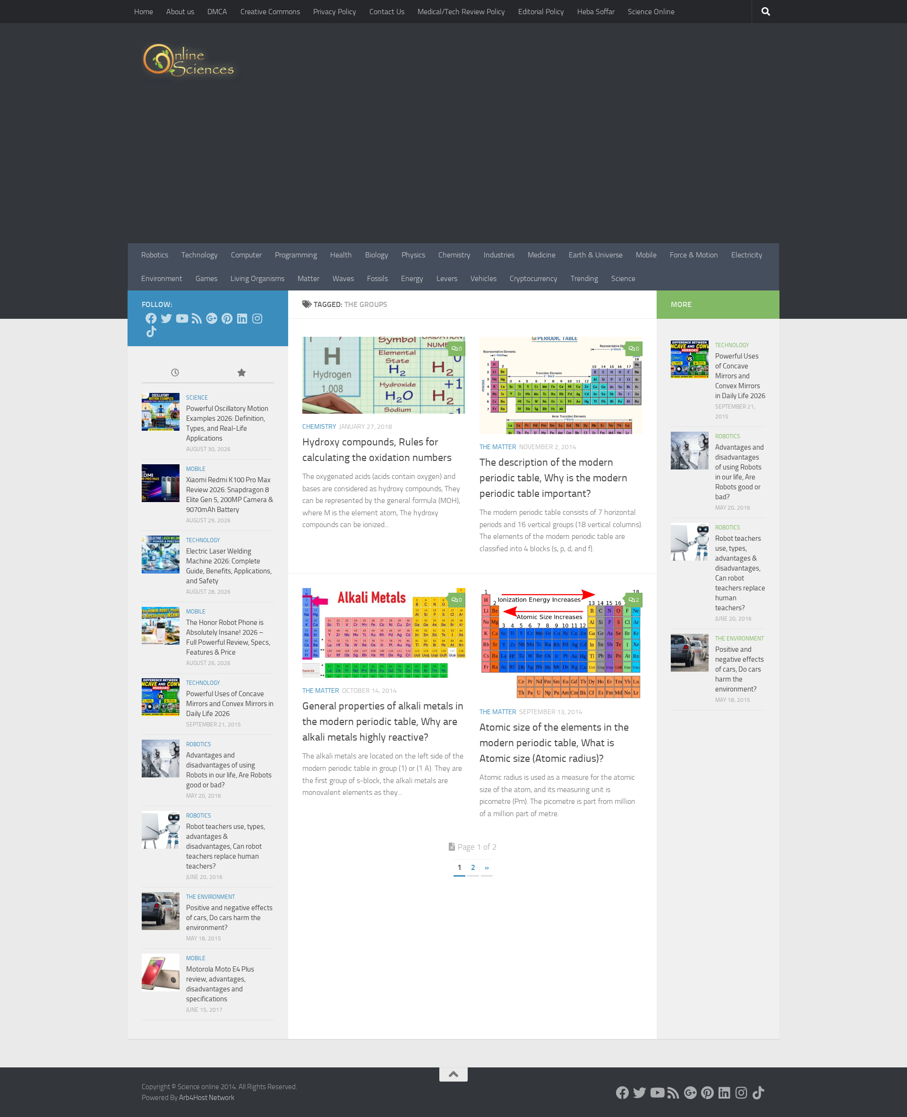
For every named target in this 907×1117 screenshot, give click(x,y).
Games (206, 278)
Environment (161, 278)
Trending (584, 278)
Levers (446, 278)
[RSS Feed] (196, 318)
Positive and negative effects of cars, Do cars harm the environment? (229, 918)
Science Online (651, 11)
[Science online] (151, 318)
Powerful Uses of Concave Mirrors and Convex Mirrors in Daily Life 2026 (230, 704)
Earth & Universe (596, 254)
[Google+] (211, 318)
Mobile (646, 254)
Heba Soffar (596, 11)
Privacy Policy (334, 11)
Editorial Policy (541, 11)
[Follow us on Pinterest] (226, 318)
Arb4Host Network (206, 1097)
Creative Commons (270, 11)
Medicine (542, 254)
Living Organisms (257, 278)
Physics (413, 254)
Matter (308, 278)
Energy (412, 278)
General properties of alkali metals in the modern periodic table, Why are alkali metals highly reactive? (382, 721)
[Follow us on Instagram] (257, 318)
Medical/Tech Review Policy (461, 11)
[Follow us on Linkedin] (242, 318)
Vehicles (483, 278)
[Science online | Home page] (192, 63)
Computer (246, 254)
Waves (343, 278)
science (197, 397)
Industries (499, 254)
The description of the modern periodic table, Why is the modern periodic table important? (553, 478)
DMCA (217, 11)
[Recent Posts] (175, 373)
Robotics (154, 254)
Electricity (746, 254)
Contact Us (386, 11)
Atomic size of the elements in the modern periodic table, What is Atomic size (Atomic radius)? (554, 743)
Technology (199, 254)
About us (180, 11)
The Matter (497, 447)
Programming (296, 254)
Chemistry (454, 254)
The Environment (210, 897)
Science (623, 278)
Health (341, 254)
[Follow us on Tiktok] (151, 331)
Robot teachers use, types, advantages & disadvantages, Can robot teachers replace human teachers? (225, 846)
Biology (376, 254)
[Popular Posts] (241, 373)
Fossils (377, 278)
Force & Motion (694, 254)
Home (143, 11)
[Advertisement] (453, 172)
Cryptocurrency (533, 278)
